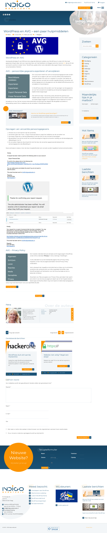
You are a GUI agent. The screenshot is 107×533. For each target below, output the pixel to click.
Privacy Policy (89, 527)
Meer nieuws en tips (91, 518)
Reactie (8, 387)
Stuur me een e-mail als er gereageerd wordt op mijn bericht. (26, 433)
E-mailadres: (85, 111)
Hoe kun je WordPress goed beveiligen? (44, 113)
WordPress (87, 84)
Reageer (39, 34)
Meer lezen (65, 122)
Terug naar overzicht (14, 332)
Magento (87, 73)
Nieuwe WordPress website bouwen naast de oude (90, 142)
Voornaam (85, 104)
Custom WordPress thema (39, 495)
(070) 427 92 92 (14, 504)
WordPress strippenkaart (38, 501)
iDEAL (86, 66)
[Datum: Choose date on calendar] (51, 463)
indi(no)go (87, 68)
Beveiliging (87, 61)
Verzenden (44, 467)
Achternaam (94, 104)
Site (7, 421)
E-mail (8, 413)
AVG (64, 63)
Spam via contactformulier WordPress (93, 513)
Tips (85, 79)
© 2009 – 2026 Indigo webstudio (9, 527)
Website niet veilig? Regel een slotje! (56, 356)
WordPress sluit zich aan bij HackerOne (19, 356)
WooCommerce (89, 81)
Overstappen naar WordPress (40, 490)
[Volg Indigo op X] (3, 15)
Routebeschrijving (9, 510)
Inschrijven (90, 118)
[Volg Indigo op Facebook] (9, 15)
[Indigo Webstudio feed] (5, 15)
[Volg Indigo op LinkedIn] (7, 15)
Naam (8, 406)
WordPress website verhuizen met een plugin (89, 154)
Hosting (86, 63)
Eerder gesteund (63, 505)
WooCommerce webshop (38, 493)
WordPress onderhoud (38, 498)
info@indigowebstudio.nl (11, 508)
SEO (85, 76)
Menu (99, 7)
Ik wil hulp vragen (11, 287)
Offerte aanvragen (84, 8)
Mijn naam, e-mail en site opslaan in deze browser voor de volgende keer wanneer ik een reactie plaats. (38, 429)
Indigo (86, 71)
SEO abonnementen (37, 503)
